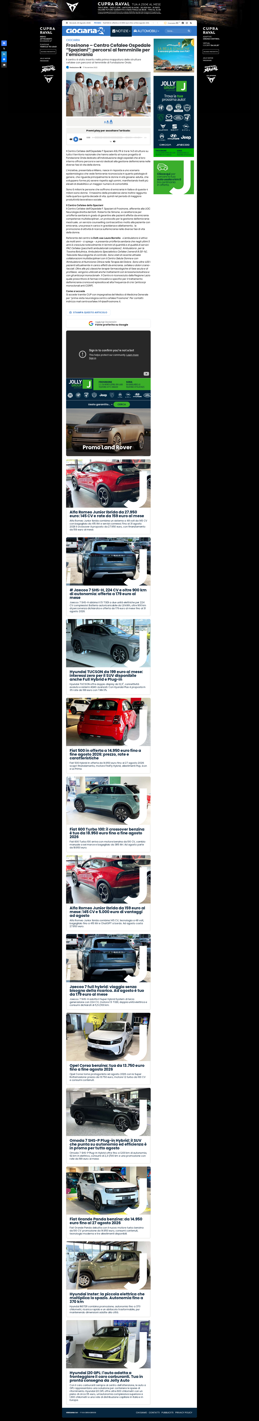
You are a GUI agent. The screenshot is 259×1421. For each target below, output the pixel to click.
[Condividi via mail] (4, 65)
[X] (4, 48)
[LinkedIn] (4, 54)
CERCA (121, 404)
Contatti (154, 1412)
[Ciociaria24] (85, 31)
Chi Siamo (141, 1412)
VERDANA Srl (72, 1412)
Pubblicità (167, 1412)
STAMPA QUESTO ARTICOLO (90, 312)
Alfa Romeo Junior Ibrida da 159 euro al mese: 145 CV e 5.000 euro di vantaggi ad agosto (141, 23)
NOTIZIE (121, 31)
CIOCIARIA (73, 40)
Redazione (74, 67)
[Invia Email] (80, 67)
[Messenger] (4, 59)
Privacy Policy (183, 1412)
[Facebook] (4, 43)
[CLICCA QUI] (108, 354)
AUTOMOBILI (147, 31)
